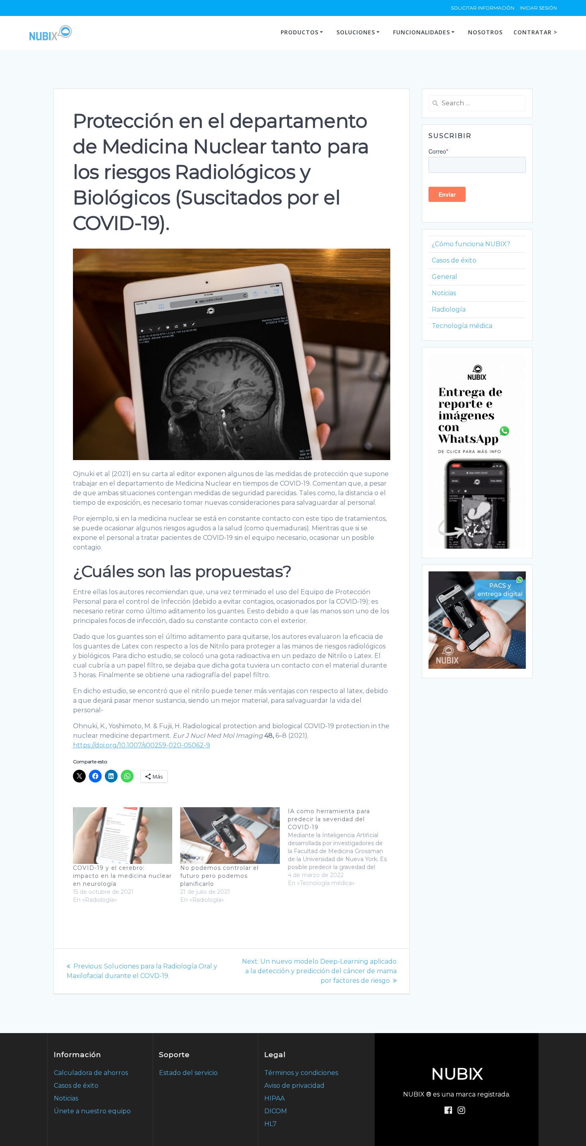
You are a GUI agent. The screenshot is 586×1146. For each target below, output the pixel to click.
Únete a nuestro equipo (92, 1111)
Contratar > (535, 32)
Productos (300, 32)
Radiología (449, 309)
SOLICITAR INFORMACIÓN (482, 8)
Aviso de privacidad (294, 1085)
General (444, 277)
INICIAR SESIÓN (538, 8)
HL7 (270, 1124)
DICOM (275, 1111)
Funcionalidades (421, 32)
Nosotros (485, 32)
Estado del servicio (188, 1073)
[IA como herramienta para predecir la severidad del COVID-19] (341, 847)
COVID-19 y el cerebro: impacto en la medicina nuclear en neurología (122, 875)
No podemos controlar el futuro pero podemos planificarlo (219, 875)
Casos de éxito (454, 260)
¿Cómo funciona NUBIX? (471, 244)
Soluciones (355, 32)
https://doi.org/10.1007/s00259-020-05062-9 (141, 745)
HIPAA (274, 1098)
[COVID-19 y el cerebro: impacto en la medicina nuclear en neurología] (122, 835)
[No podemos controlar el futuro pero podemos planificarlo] (229, 835)
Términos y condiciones (301, 1073)
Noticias (444, 293)
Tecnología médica (462, 326)
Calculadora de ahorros (91, 1073)
